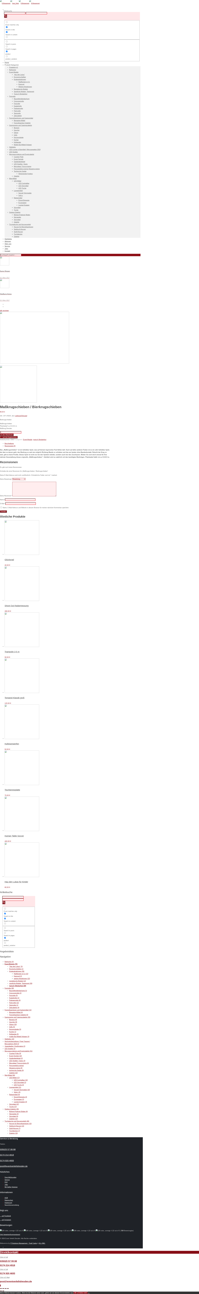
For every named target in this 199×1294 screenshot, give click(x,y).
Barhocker (9, 962)
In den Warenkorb (7, 435)
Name (2, 500)
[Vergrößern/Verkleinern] (1, 1288)
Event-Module (27, 439)
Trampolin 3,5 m (12, 652)
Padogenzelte (14, 1000)
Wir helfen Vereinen (11, 1187)
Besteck (13, 1020)
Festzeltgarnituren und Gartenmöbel (18, 1010)
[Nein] (89, 1293)
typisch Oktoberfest (39, 439)
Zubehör (13, 1073)
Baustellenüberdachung (18, 991)
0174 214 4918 (7, 1155)
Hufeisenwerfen (12, 744)
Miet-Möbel (10, 1075)
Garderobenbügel (16, 1058)
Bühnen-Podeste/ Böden (18, 1111)
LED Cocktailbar (21, 1080)
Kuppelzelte (14, 998)
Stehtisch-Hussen (16, 1126)
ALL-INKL (42, 1243)
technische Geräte (16, 1070)
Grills (12, 1027)
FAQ (6, 1182)
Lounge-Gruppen (20, 1102)
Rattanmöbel (14, 1094)
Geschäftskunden (10, 1177)
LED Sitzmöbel (20, 1082)
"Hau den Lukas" (16, 966)
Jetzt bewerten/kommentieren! (10, 1234)
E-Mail (2, 503)
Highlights (9, 1039)
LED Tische (19, 1085)
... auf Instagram (5, 1220)
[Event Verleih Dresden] (20, 3)
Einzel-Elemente (20, 1097)
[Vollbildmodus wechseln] (3, 1288)
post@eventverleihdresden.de (14, 1166)
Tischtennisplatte (12, 790)
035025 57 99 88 (8, 1149)
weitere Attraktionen (22, 978)
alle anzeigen (4, 310)
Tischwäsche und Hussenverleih (17, 1121)
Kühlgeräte (14, 1034)
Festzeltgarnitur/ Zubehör (18, 1015)
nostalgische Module (17, 981)
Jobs (6, 1184)
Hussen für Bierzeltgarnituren (20, 1123)
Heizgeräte (14, 1114)
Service (7, 1180)
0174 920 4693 (7, 1160)
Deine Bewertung (6, 479)
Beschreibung (9, 443)
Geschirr (13, 1022)
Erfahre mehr (82, 1293)
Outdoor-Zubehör (12, 1109)
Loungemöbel (15, 1087)
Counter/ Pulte (15, 1053)
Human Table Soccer (14, 836)
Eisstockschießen (16, 969)
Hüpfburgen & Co (21, 974)
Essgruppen (19, 1099)
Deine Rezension (6, 496)
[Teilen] (5, 1288)
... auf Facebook (5, 1216)
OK (75, 1293)
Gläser (13, 1024)
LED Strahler (10, 1049)
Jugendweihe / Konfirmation (15, 1046)
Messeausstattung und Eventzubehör (18, 1051)
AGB (6, 1198)
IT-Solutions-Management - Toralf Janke (23, 1243)
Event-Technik (15, 1056)
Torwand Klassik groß (14, 698)
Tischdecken (14, 1131)
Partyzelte (14, 1003)
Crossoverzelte (15, 993)
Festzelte (9, 988)
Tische (13, 1107)
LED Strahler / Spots (17, 1061)
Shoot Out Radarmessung (17, 606)
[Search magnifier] (5, 16)
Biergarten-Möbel (16, 1012)
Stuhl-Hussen (14, 1128)
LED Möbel (14, 1078)
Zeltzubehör (14, 1007)
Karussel (18, 976)
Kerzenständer (15, 1029)
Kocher (12, 1032)
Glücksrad (9, 560)
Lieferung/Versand (21, 416)
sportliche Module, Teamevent (20, 983)
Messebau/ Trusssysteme (19, 1063)
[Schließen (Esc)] (8, 1288)
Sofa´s (17, 1092)
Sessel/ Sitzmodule (22, 1090)
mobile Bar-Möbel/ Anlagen (19, 1036)
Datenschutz (9, 1200)
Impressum (8, 1203)
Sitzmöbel (14, 1104)
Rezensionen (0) (10, 446)
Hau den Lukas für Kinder (16, 882)
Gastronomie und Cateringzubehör (17, 1017)
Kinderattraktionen (16, 971)
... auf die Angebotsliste (9, 437)
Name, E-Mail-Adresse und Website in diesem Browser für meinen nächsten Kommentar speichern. (36, 507)
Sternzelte (13, 1005)
